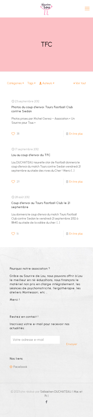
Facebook (20, 366)
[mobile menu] (87, 8)
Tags (30, 83)
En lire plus (76, 133)
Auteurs (47, 83)
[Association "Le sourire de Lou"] (46, 8)
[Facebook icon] (46, 402)
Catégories (14, 83)
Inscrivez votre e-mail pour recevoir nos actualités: (39, 326)
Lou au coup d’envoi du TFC (31, 155)
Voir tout (80, 83)
